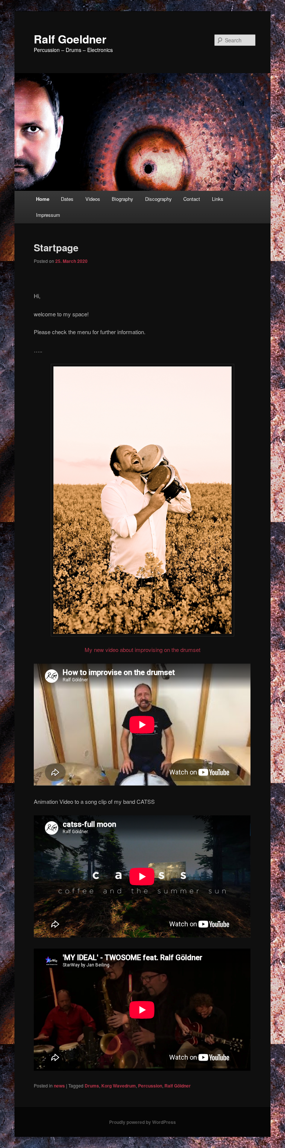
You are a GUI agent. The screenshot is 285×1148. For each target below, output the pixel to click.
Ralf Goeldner (70, 39)
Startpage (56, 247)
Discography (158, 198)
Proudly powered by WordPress (142, 1122)
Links (217, 198)
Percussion (150, 1085)
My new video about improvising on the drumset (142, 649)
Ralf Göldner (177, 1085)
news (59, 1085)
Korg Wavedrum (118, 1085)
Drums (92, 1085)
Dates (67, 198)
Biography (122, 198)
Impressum (48, 214)
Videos (92, 198)
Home (42, 198)
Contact (191, 198)
